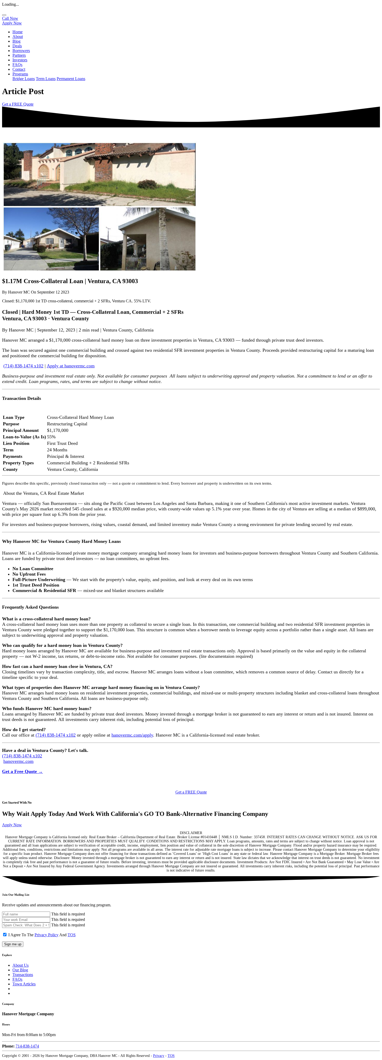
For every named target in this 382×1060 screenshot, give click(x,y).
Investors (19, 60)
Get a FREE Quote (18, 104)
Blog (16, 41)
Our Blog (20, 970)
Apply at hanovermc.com (71, 365)
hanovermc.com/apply (132, 735)
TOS (72, 935)
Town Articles (24, 984)
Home (17, 32)
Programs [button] (20, 74)
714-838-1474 (27, 1046)
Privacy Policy (46, 935)
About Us (20, 965)
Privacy (158, 1056)
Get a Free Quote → (22, 771)
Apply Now (12, 23)
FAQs (17, 64)
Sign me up (12, 944)
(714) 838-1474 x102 (23, 365)
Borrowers (21, 50)
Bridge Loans (23, 78)
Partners (19, 55)
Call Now (10, 18)
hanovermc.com (18, 761)
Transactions (22, 974)
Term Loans (46, 78)
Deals (17, 46)
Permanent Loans (71, 78)
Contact (18, 69)
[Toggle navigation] (4, 15)
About (17, 36)
